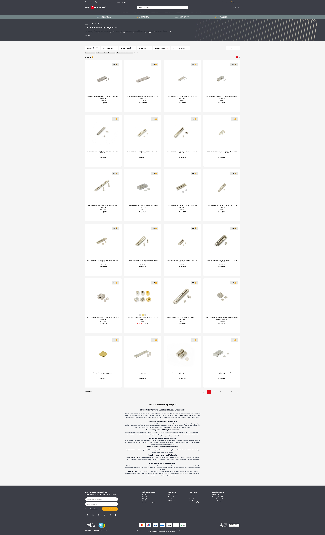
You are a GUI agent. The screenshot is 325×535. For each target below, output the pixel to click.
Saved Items (171, 499)
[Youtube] (104, 515)
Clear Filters (137, 53)
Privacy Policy (145, 499)
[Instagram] (98, 515)
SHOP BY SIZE (167, 13)
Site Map (144, 501)
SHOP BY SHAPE (154, 13)
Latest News (192, 499)
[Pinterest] (110, 515)
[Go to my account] (233, 8)
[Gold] (143, 315)
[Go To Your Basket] (239, 8)
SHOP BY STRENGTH (180, 13)
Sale (192, 13)
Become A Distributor (195, 503)
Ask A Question (216, 495)
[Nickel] (145, 315)
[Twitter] (93, 515)
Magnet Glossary (216, 501)
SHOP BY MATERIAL (125, 13)
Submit (110, 509)
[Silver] (140, 315)
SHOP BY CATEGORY (139, 13)
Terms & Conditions (173, 497)
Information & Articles (218, 499)
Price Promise (146, 495)
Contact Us (192, 497)
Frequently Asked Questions (220, 497)
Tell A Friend (171, 501)
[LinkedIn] (115, 515)
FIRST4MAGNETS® (185, 415)
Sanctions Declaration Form (149, 503)
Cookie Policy (146, 497)
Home (86, 24)
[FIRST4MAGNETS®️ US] (95, 7)
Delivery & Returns (173, 495)
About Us (192, 495)
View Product (101, 107)
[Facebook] (87, 515)
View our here (93, 509)
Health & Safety (193, 501)
